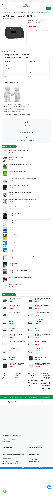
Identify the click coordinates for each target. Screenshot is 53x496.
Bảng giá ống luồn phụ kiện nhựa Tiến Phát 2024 (19, 242)
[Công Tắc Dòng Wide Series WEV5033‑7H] (5, 301)
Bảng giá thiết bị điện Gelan (15, 284)
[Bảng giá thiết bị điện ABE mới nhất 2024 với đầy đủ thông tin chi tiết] (5, 258)
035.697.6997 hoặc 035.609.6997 (14, 1)
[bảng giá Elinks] (5, 230)
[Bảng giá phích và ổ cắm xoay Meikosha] (5, 251)
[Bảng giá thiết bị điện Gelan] (5, 286)
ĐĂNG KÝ (4, 378)
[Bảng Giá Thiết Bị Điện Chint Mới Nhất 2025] (5, 272)
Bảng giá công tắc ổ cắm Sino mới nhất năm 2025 (19, 206)
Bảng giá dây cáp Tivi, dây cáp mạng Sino (18, 220)
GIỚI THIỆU (17, 377)
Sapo (48, 467)
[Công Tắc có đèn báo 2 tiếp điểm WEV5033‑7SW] (5, 337)
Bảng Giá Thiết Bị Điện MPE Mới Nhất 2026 (18, 171)
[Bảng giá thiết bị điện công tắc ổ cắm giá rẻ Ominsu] (5, 279)
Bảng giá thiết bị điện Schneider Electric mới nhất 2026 (20, 164)
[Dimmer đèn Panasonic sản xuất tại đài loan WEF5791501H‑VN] (5, 366)
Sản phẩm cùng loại (8, 295)
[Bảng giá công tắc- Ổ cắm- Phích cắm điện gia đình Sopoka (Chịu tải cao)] (5, 201)
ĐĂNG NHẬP (4, 377)
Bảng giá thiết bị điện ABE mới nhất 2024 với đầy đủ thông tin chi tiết (23, 256)
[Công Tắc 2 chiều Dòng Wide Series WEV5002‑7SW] (31, 337)
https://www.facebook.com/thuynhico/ (16, 109)
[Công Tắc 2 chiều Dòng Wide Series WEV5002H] (31, 308)
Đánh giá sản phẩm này (8, 18)
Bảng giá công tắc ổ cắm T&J (15, 213)
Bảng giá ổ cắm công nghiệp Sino (16, 234)
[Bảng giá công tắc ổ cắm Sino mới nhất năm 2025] (5, 209)
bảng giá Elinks (12, 227)
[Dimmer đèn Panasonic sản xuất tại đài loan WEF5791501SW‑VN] (31, 366)
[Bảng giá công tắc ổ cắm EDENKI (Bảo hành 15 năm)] (5, 194)
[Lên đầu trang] (50, 492)
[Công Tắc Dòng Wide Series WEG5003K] (5, 322)
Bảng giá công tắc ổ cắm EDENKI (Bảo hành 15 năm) (20, 192)
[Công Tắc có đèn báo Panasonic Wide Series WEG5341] (5, 344)
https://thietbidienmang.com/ (14, 111)
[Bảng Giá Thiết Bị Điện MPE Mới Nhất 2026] (5, 173)
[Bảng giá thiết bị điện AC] (5, 265)
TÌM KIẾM (4, 375)
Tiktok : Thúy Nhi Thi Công (33, 461)
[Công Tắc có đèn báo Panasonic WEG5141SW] (5, 329)
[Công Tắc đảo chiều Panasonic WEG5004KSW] (31, 322)
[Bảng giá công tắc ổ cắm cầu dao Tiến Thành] (5, 187)
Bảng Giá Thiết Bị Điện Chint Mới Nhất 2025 (18, 270)
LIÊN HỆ (16, 375)
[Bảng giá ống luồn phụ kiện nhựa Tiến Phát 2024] (5, 244)
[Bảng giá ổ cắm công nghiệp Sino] (5, 237)
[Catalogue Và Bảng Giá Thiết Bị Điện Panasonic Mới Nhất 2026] (5, 180)
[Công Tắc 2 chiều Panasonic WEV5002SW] (31, 329)
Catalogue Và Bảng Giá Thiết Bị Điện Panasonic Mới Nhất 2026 (22, 178)
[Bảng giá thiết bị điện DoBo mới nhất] (5, 159)
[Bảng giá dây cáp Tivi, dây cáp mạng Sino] (5, 223)
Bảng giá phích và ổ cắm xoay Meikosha (17, 249)
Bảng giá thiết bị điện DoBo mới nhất (16, 157)
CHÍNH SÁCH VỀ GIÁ (32, 387)
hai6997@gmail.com (10, 108)
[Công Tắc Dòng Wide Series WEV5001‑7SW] (31, 351)
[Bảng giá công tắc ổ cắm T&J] (5, 216)
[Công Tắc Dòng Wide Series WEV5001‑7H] (5, 308)
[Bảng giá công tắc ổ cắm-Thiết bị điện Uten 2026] (5, 152)
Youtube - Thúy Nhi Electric (33, 459)
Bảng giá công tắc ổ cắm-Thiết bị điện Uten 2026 (19, 150)
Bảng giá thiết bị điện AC (14, 263)
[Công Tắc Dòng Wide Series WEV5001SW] (31, 344)
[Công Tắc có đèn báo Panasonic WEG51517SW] (5, 358)
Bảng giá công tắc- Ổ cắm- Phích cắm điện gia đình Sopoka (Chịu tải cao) (24, 199)
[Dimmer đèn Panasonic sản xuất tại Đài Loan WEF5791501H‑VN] (31, 358)
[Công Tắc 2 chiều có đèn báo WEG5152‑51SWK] (5, 351)
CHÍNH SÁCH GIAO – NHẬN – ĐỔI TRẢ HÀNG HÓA (33, 380)
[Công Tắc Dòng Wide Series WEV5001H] (5, 315)
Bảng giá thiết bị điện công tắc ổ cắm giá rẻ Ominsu (20, 277)
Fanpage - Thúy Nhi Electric (33, 458)
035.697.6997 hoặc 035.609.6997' (14, 460)
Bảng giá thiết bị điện (8, 146)
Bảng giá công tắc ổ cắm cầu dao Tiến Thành (18, 185)
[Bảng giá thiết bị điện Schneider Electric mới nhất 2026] (5, 166)
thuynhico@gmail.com (9, 458)
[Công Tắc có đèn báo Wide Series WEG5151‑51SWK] (31, 315)
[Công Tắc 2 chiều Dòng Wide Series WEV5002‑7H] (31, 301)
